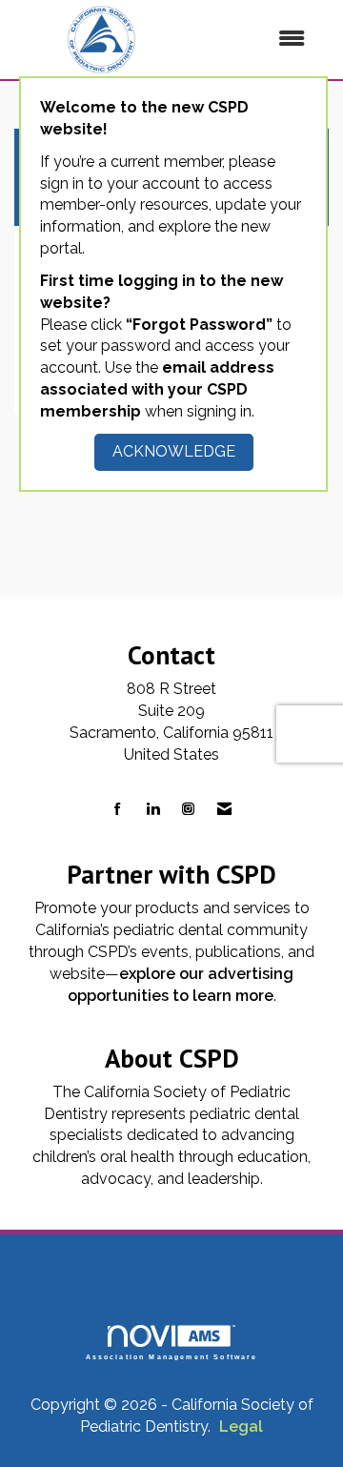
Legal (241, 1426)
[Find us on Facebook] (117, 810)
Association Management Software (172, 1356)
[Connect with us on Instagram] (188, 810)
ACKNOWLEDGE (173, 451)
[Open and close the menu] (256, 39)
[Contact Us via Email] (224, 810)
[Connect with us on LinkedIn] (153, 810)
